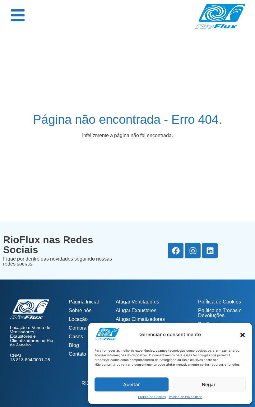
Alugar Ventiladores (137, 301)
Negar (209, 384)
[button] (242, 335)
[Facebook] (175, 250)
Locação (78, 319)
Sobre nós (80, 310)
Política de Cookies (152, 397)
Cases (76, 336)
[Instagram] (193, 250)
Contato (77, 354)
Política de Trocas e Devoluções (220, 313)
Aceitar (131, 384)
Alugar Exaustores (136, 310)
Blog (74, 345)
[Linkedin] (210, 250)
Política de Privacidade (185, 397)
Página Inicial (84, 301)
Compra (77, 328)
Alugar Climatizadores (140, 319)
